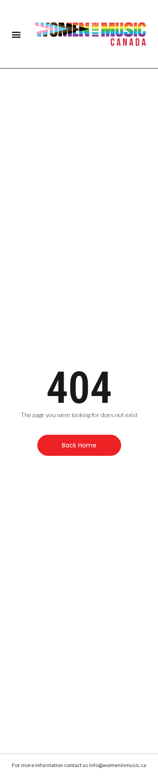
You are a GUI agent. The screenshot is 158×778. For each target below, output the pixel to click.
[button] (16, 34)
